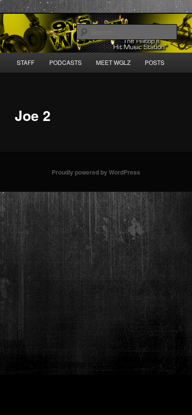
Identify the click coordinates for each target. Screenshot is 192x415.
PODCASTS (65, 62)
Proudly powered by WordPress (96, 172)
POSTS (154, 62)
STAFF (25, 62)
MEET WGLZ (113, 62)
